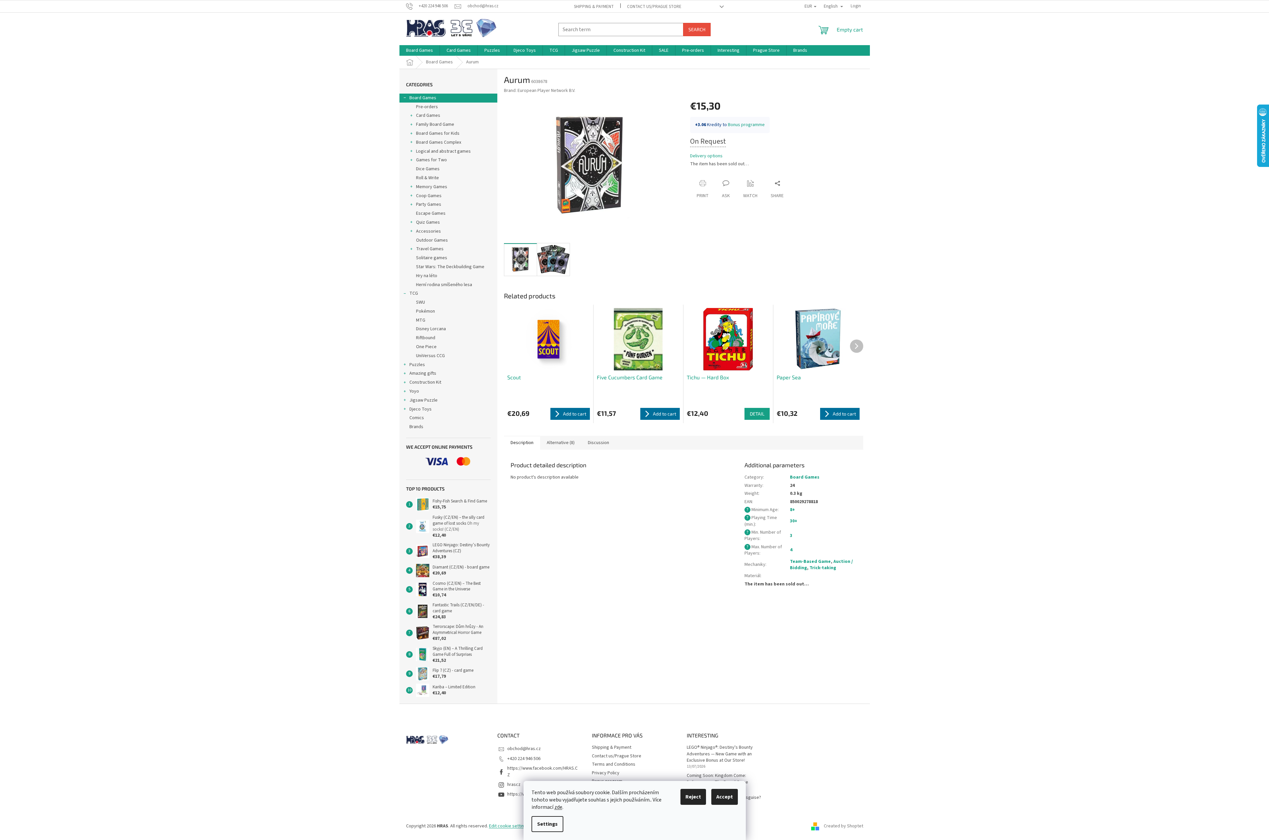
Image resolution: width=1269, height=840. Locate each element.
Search (696, 29)
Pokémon (425, 311)
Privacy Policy (605, 773)
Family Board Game (435, 124)
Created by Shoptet (843, 826)
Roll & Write (427, 178)
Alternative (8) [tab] (561, 442)
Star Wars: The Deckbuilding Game (450, 267)
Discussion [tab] (598, 442)
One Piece (426, 347)
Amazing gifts (422, 373)
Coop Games (429, 195)
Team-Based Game (810, 561)
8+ (792, 509)
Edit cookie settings (509, 826)
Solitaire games (431, 258)
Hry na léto (426, 275)
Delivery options (706, 156)
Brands (416, 426)
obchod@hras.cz (524, 748)
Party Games (428, 204)
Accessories (428, 231)
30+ (793, 521)
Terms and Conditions (613, 764)
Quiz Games (428, 222)
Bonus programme (746, 124)
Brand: (539, 90)
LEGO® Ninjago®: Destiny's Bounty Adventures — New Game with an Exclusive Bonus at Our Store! (720, 754)
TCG (413, 293)
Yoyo (414, 391)
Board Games (422, 98)
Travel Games (430, 249)
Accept (724, 797)
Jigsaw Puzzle (423, 400)
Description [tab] (522, 442)
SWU (420, 302)
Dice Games (428, 169)
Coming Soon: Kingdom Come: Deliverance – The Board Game (717, 779)
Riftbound (425, 338)
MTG (420, 320)
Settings (547, 824)
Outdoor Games (432, 240)
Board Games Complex (438, 142)
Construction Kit (425, 382)
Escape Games (431, 213)
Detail (757, 414)
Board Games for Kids (437, 133)
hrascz (514, 784)
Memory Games (431, 187)
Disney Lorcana (431, 329)
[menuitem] (419, 50)
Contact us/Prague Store (654, 7)
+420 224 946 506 (523, 758)
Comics (416, 418)
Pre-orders (427, 107)
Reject (693, 797)
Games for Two (431, 160)
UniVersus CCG (430, 355)
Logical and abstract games (443, 151)
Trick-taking (823, 568)
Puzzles (417, 364)
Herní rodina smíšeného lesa (444, 284)
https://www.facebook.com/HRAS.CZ (542, 771)
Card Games (428, 115)
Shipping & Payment (594, 7)
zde (558, 807)
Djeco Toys (420, 409)
